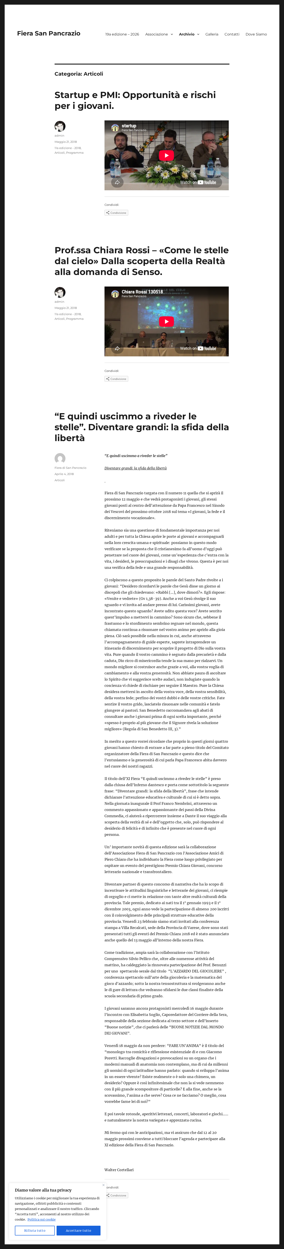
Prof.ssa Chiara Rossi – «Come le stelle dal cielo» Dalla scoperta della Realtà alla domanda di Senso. (142, 261)
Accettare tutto (78, 1231)
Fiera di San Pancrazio (70, 467)
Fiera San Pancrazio (48, 33)
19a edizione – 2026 (122, 34)
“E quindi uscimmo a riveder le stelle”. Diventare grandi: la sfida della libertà (142, 427)
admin (59, 135)
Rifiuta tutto (35, 1231)
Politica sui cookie (42, 1220)
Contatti (232, 34)
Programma (75, 152)
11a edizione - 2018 (68, 148)
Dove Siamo (256, 34)
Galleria (211, 34)
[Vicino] (104, 1185)
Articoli (60, 152)
